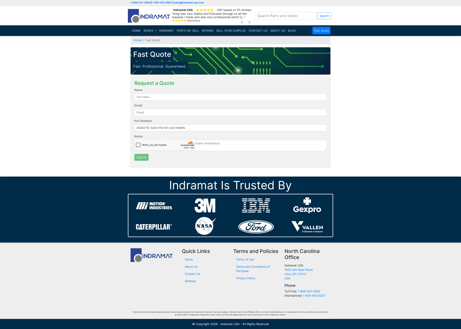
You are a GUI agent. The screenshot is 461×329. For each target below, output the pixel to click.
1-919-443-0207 (162, 2)
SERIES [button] (149, 30)
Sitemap (190, 281)
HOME (136, 30)
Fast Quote (321, 30)
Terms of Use (245, 259)
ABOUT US (277, 30)
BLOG (292, 30)
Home (137, 40)
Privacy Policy (245, 278)
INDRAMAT (166, 30)
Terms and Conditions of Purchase (253, 269)
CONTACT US (258, 30)
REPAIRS (207, 30)
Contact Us (192, 274)
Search (324, 16)
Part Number (143, 121)
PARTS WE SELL (188, 30)
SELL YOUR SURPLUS (231, 30)
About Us (191, 266)
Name (138, 90)
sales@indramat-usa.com (189, 2)
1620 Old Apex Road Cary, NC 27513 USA (299, 274)
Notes (138, 136)
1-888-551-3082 (140, 2)
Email (138, 105)
